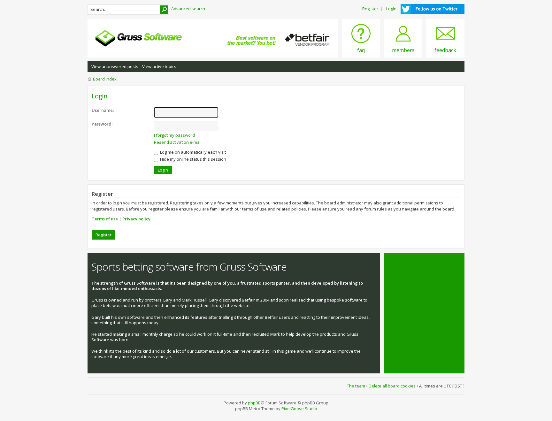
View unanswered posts (114, 66)
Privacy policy (136, 219)
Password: (102, 124)
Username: (103, 110)
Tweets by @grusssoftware (414, 263)
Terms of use (105, 219)
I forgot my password (174, 135)
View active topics (159, 66)
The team (356, 386)
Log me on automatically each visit (192, 152)
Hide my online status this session (192, 159)
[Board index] (139, 38)
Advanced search (188, 8)
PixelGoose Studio (299, 408)
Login (391, 8)
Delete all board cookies (392, 386)
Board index (105, 79)
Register (370, 8)
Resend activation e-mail (178, 142)
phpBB (254, 403)
